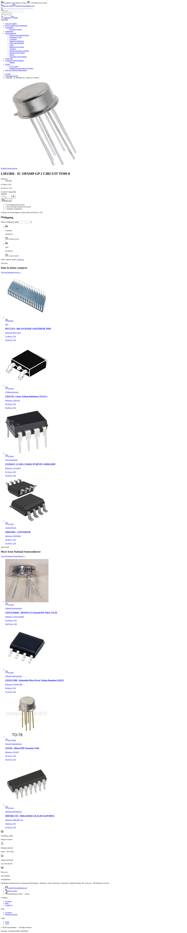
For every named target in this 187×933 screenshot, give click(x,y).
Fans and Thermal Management (16, 70)
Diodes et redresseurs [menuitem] (17, 41)
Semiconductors (10, 33)
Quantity (4, 194)
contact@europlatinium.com (17, 888)
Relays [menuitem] (12, 55)
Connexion (7, 18)
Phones (7, 64)
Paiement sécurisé (11, 914)
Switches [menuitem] (13, 49)
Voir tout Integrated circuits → (11, 272)
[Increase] (13, 196)
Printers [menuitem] (12, 62)
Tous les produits (11, 24)
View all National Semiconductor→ (13, 556)
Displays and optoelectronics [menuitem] (19, 35)
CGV (7, 924)
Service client (12, 891)
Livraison (8, 912)
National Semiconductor (9, 168)
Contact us (20, 259)
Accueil (7, 74)
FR (3, 20)
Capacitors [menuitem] (13, 39)
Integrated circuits (12, 76)
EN (6, 20)
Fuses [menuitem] (11, 45)
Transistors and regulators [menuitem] (18, 57)
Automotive (9, 31)
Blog (7, 903)
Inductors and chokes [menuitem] (17, 47)
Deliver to (4, 222)
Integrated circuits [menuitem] (16, 37)
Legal (7, 922)
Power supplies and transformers (16, 25)
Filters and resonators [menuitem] (17, 43)
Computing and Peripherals (14, 60)
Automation (9, 27)
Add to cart (7, 201)
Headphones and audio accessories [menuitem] (21, 68)
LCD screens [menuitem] (14, 66)
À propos (8, 901)
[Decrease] (3, 196)
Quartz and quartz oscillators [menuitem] (19, 51)
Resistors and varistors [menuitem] (17, 53)
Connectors (9, 59)
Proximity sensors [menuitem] (16, 29)
